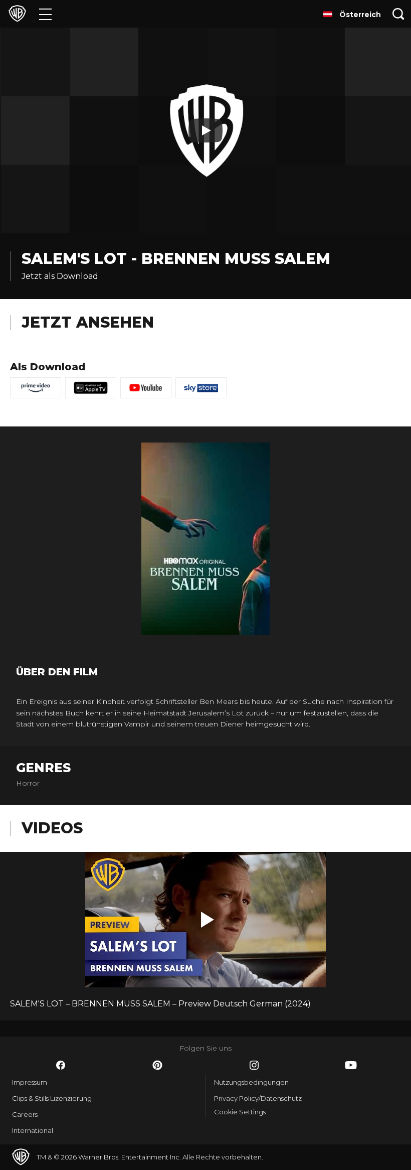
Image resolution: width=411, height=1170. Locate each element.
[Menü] (45, 14)
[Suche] (398, 14)
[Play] (205, 130)
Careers (25, 1114)
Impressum (29, 1082)
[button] (207, 920)
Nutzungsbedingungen (251, 1082)
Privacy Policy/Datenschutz (258, 1098)
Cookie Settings (240, 1112)
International (32, 1130)
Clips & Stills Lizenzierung (52, 1098)
